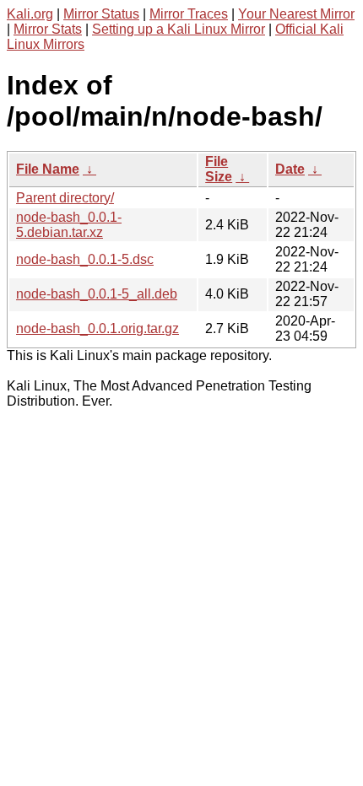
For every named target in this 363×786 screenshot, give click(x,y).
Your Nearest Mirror (296, 14)
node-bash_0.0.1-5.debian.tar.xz (69, 225)
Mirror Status (101, 14)
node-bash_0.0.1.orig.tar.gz (97, 328)
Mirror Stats (48, 29)
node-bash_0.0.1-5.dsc (85, 259)
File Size (218, 169)
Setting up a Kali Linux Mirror (178, 29)
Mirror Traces (188, 14)
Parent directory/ (65, 198)
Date (290, 169)
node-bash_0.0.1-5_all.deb (96, 294)
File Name (47, 169)
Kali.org (30, 14)
